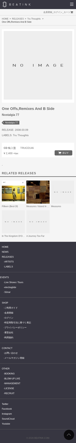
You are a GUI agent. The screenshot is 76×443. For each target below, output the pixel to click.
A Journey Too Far (35, 236)
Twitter (5, 404)
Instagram (7, 414)
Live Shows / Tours (13, 282)
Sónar (7, 292)
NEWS (5, 252)
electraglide (10, 287)
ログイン (57, 12)
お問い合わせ (11, 353)
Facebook (7, 409)
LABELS (8, 266)
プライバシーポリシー (15, 327)
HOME (5, 19)
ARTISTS (9, 261)
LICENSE (9, 388)
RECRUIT (9, 393)
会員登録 (47, 12)
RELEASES (18, 19)
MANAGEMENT (12, 383)
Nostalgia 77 (11, 122)
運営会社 (8, 332)
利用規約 (8, 337)
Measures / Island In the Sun (40, 206)
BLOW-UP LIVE (12, 378)
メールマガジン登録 (14, 358)
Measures (56, 206)
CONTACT (7, 348)
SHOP (5, 303)
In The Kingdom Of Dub (13, 236)
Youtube (6, 424)
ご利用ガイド (11, 308)
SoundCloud (8, 419)
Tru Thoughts (34, 19)
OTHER (6, 368)
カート (67, 12)
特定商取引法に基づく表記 (17, 322)
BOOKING (9, 373)
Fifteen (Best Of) (10, 206)
